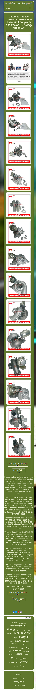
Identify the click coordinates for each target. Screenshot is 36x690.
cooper (23, 636)
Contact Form (18, 678)
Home (18, 675)
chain (26, 641)
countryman (22, 623)
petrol (25, 644)
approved (22, 658)
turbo (18, 640)
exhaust (13, 644)
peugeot (13, 647)
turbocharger (16, 625)
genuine (19, 630)
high (28, 648)
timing (11, 629)
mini (14, 658)
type (15, 637)
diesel (29, 630)
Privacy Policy (18, 682)
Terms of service (18, 685)
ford (16, 632)
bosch (19, 644)
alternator (26, 651)
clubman (17, 650)
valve (25, 630)
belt (10, 651)
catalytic (25, 632)
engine (19, 653)
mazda (22, 648)
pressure (9, 633)
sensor (11, 654)
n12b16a (11, 641)
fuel (25, 626)
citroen (25, 662)
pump (14, 622)
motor (26, 654)
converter (13, 662)
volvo (16, 667)
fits (22, 666)
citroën (10, 638)
